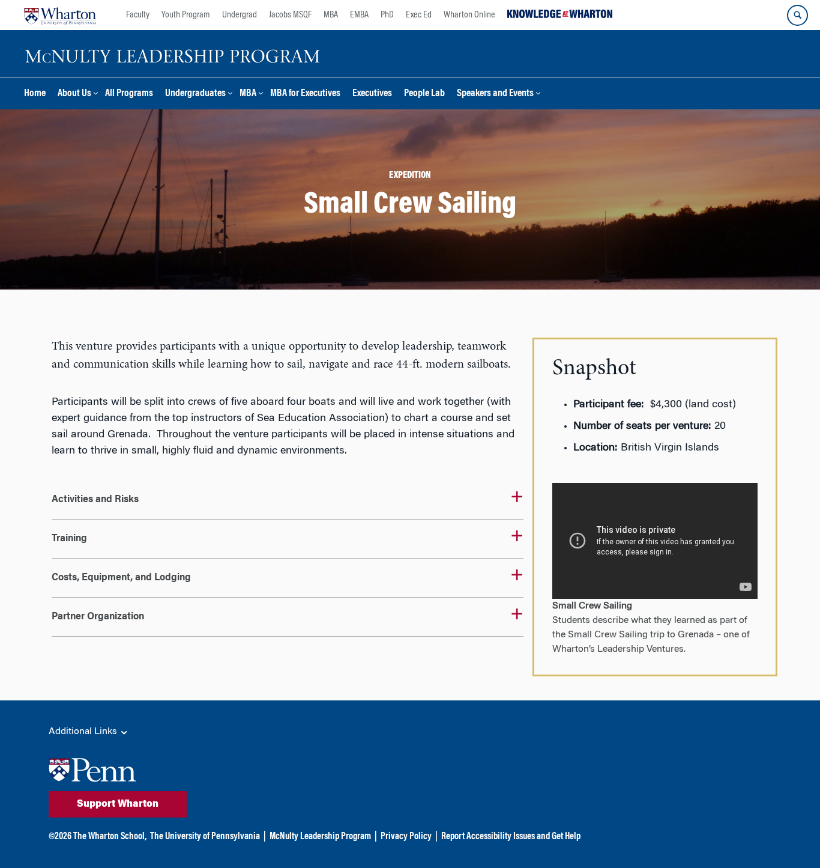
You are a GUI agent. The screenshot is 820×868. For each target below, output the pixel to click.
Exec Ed (419, 15)
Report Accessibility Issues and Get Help (510, 837)
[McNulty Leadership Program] (174, 54)
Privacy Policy (406, 837)
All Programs (129, 94)
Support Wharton (117, 804)
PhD (387, 15)
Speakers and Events (495, 94)
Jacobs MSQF (290, 15)
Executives (372, 94)
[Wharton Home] (60, 15)
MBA (331, 15)
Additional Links (84, 731)
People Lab (424, 94)
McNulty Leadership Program (320, 837)
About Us (74, 94)
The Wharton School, (109, 837)
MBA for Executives (305, 94)
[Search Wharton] (797, 15)
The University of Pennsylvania (205, 837)
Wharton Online (469, 15)
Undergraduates (195, 94)
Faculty (137, 15)
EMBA (359, 15)
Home (35, 94)
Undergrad (239, 15)
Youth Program (185, 15)
